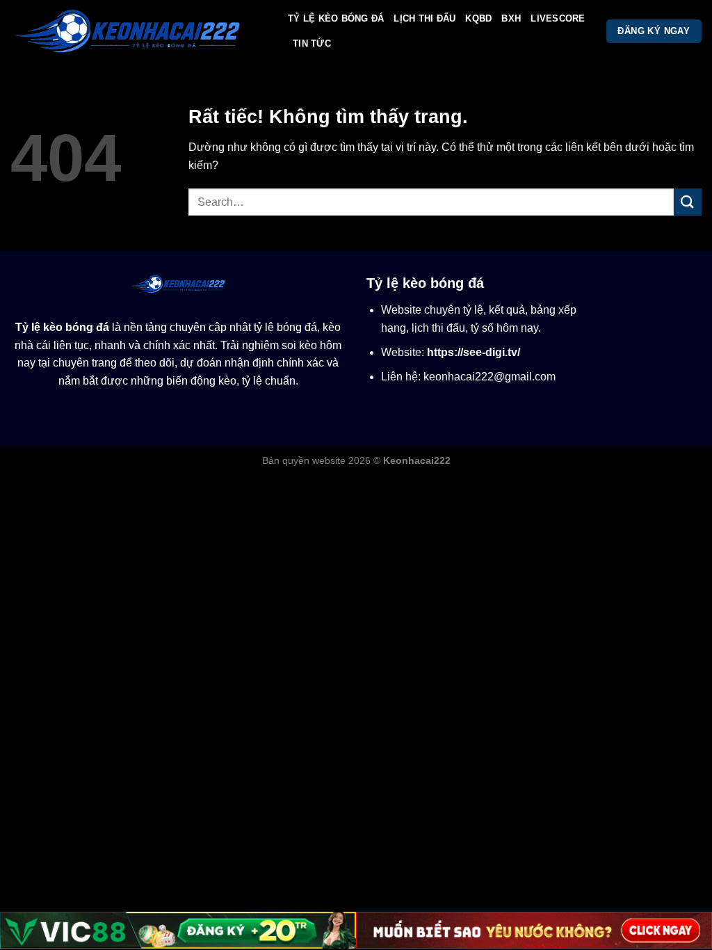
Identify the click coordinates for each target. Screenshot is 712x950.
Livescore (558, 18)
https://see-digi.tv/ (473, 352)
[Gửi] (688, 202)
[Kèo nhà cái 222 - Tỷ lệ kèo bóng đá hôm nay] (138, 31)
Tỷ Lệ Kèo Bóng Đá (336, 18)
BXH (511, 18)
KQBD (478, 18)
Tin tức (312, 43)
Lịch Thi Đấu (424, 18)
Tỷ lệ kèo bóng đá (62, 327)
